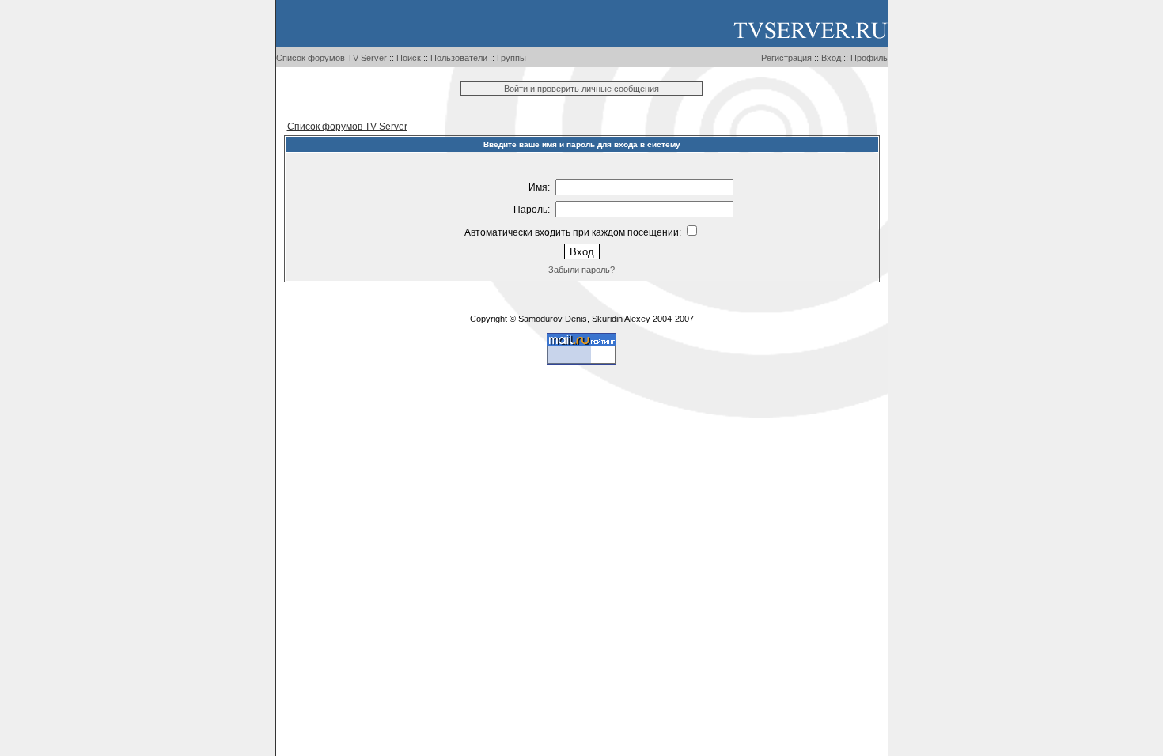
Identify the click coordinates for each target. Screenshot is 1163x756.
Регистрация (786, 57)
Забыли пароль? (581, 269)
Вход (831, 57)
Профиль (869, 57)
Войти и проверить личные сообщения (581, 88)
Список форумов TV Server (331, 57)
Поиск (408, 57)
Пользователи (458, 57)
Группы (511, 57)
